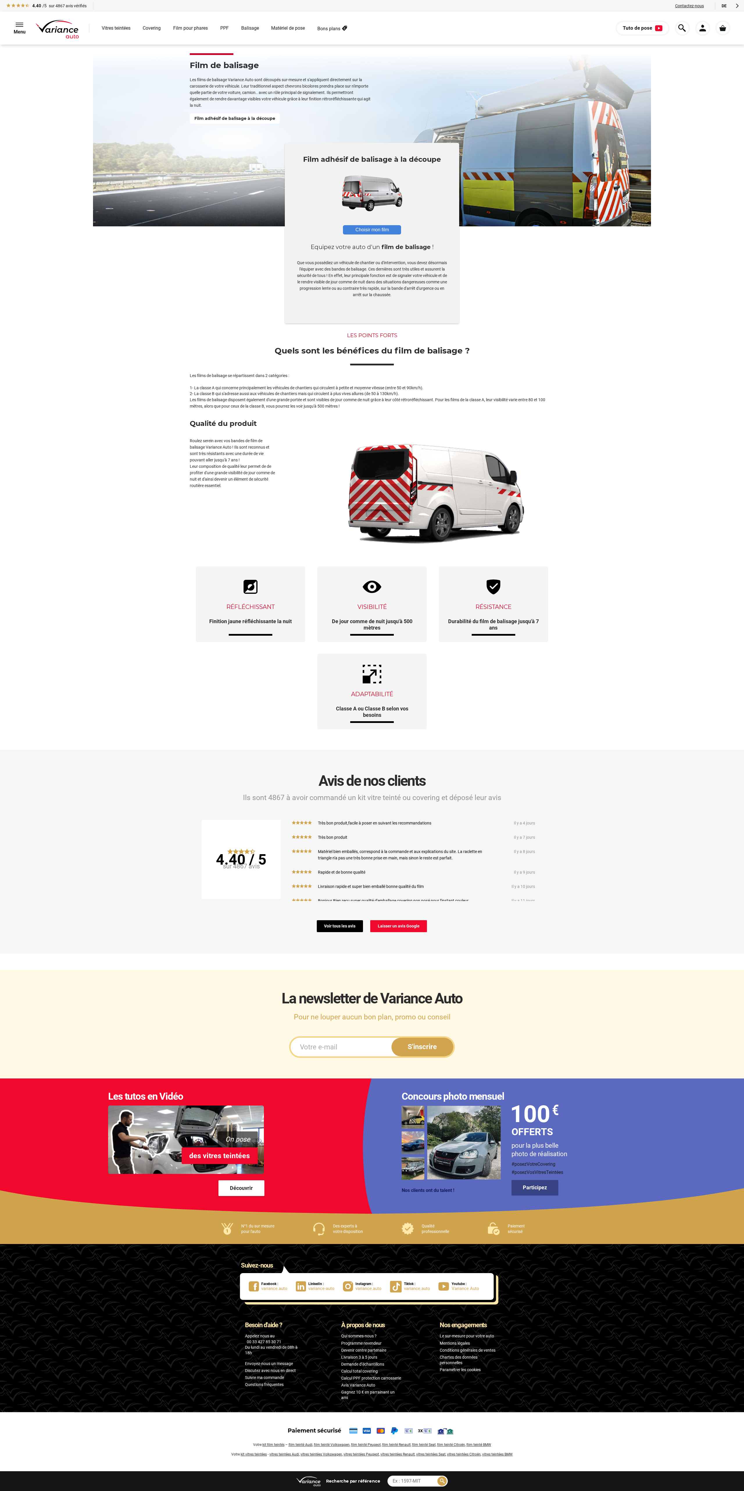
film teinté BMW (478, 1445)
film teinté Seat (424, 1445)
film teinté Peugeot (366, 1445)
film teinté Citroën (451, 1445)
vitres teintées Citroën (464, 1454)
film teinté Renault (396, 1445)
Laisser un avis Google (399, 926)
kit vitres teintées (254, 1454)
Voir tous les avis (339, 926)
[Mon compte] (702, 28)
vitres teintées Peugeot (361, 1454)
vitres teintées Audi (284, 1454)
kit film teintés (273, 1445)
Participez (535, 1187)
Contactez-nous (689, 5)
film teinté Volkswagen (332, 1445)
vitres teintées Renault (397, 1454)
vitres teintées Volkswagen (321, 1454)
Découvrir (241, 1188)
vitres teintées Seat (431, 1454)
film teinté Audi (300, 1445)
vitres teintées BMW (497, 1454)
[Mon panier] (722, 27)
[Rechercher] (442, 1481)
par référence (353, 1481)
